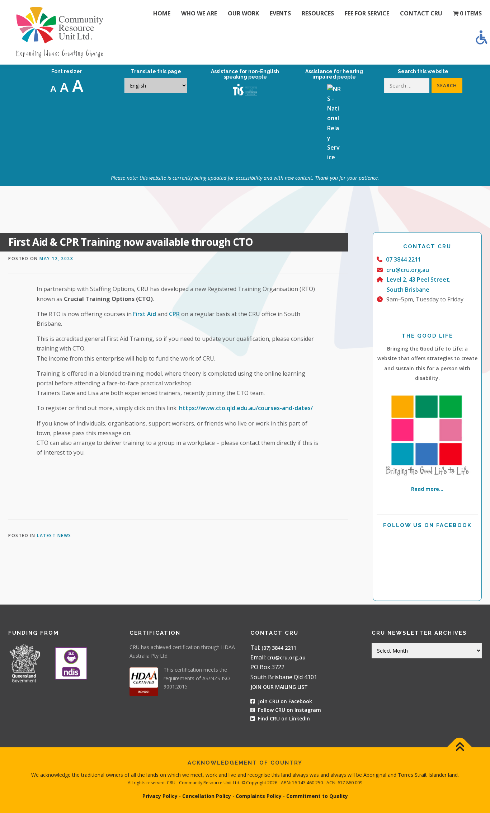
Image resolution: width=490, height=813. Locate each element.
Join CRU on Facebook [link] (284, 701)
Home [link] (161, 13)
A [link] (53, 88)
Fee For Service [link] (367, 13)
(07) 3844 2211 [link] (279, 647)
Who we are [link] (199, 13)
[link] (481, 37)
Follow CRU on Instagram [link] (288, 709)
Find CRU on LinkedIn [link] (283, 718)
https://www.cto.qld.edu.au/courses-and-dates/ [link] (246, 408)
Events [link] (280, 13)
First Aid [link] (144, 314)
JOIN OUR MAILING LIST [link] (279, 686)
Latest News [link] (54, 535)
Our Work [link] (243, 13)
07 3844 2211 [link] (403, 259)
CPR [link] (174, 314)
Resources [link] (318, 13)
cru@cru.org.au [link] (407, 270)
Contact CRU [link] (421, 13)
